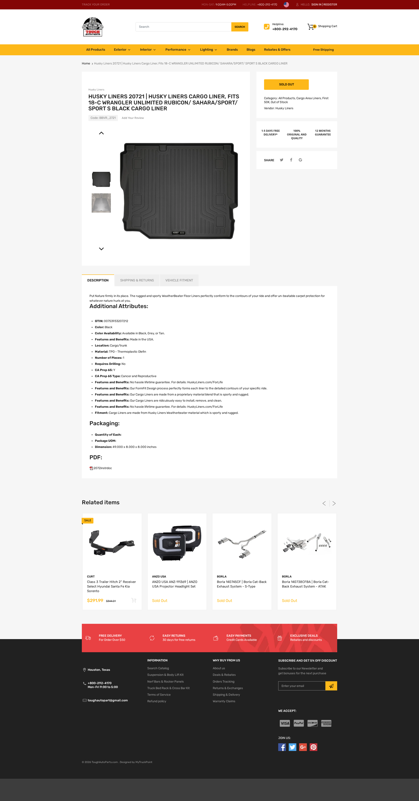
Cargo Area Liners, (309, 98)
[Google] (300, 160)
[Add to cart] (134, 600)
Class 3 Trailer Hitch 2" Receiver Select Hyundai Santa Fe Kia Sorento (111, 586)
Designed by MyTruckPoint (136, 762)
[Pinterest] (313, 747)
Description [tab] (98, 280)
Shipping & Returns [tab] (137, 280)
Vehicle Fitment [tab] (179, 280)
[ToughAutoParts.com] (93, 27)
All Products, (287, 98)
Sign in (316, 4)
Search (240, 26)
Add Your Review (133, 118)
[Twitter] (281, 160)
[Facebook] (291, 160)
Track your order (96, 4)
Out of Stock (279, 102)
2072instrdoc (102, 468)
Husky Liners (96, 89)
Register (330, 4)
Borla (222, 576)
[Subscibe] (331, 685)
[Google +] (303, 747)
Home (86, 63)
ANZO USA (159, 576)
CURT (91, 576)
